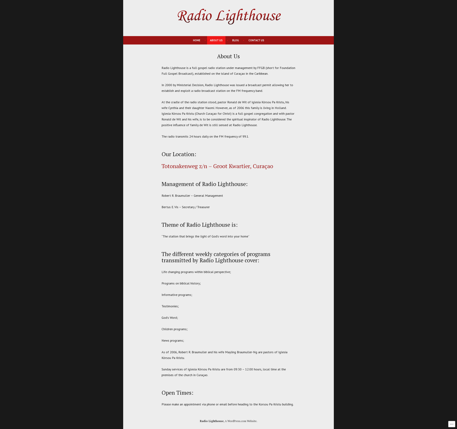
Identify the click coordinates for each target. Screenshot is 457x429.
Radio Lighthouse (212, 421)
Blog (235, 40)
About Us (216, 40)
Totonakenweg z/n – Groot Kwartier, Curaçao (217, 166)
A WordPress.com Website (241, 421)
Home (196, 40)
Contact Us (256, 40)
